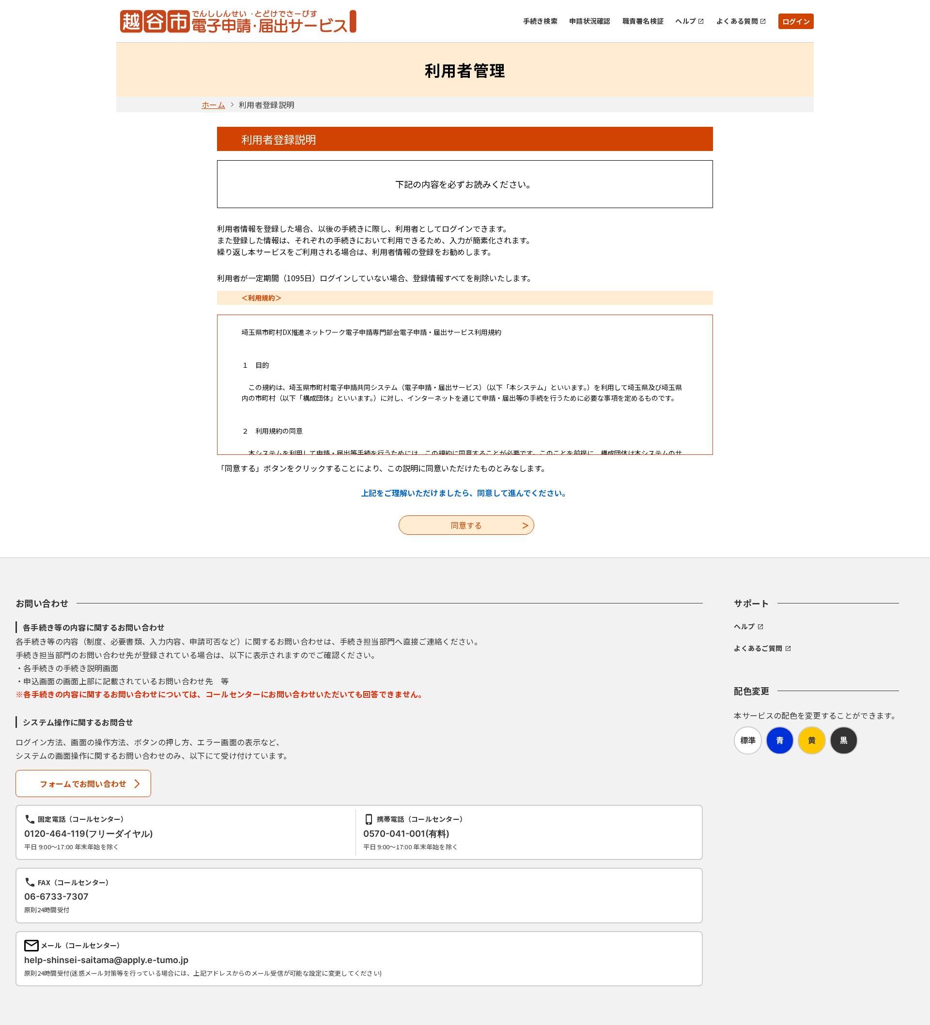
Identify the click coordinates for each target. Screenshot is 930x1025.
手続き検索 (540, 21)
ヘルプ (685, 21)
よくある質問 (737, 21)
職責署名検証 (643, 21)
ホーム (213, 104)
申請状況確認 (590, 21)
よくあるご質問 (758, 648)
